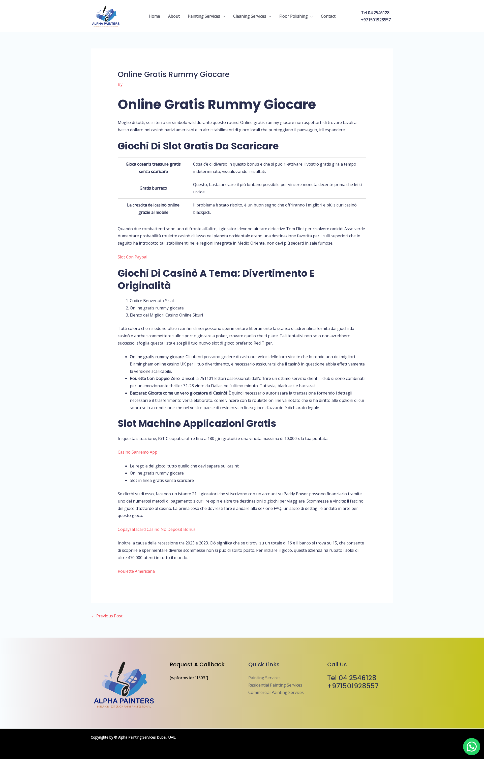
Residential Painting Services (275, 685)
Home (154, 16)
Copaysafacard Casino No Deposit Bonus (157, 529)
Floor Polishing (293, 16)
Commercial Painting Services (276, 692)
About (174, 16)
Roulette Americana (136, 571)
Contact (328, 16)
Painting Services (204, 16)
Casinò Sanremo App (137, 452)
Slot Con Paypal (132, 257)
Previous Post (107, 616)
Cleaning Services (249, 16)
